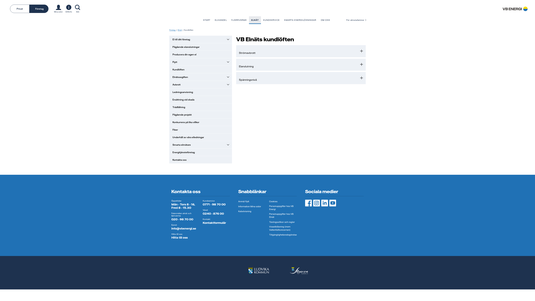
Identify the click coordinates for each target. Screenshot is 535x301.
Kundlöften (178, 69)
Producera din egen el (184, 54)
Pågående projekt (182, 114)
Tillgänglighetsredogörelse (283, 234)
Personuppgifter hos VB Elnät (281, 216)
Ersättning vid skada (183, 99)
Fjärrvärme (239, 20)
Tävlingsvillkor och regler (282, 222)
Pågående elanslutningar (186, 47)
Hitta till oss (179, 237)
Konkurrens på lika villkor (185, 122)
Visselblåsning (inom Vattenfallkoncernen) (279, 228)
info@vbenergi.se (183, 228)
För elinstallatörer (355, 20)
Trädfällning (178, 107)
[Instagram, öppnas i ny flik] (316, 203)
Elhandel (221, 20)
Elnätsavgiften (180, 77)
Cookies (273, 201)
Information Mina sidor (249, 206)
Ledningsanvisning (182, 92)
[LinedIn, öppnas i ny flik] (324, 203)
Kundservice (271, 20)
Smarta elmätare (181, 144)
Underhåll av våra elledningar (188, 137)
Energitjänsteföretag (183, 152)
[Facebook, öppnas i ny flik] (308, 203)
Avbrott (176, 84)
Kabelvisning (244, 211)
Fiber (175, 129)
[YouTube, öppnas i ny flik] (332, 203)
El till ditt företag (181, 39)
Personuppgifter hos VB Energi (281, 208)
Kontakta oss (179, 159)
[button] (301, 51)
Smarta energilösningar (300, 20)
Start (206, 20)
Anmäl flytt (243, 201)
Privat (20, 8)
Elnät (255, 20)
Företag (39, 8)
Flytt (174, 62)
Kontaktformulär (214, 222)
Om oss (325, 20)
